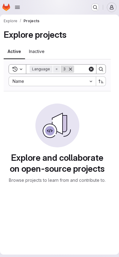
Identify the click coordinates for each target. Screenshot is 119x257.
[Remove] (70, 69)
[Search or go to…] (95, 7)
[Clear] (91, 69)
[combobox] (52, 81)
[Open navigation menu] (17, 7)
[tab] (14, 51)
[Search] (101, 69)
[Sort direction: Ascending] (101, 81)
